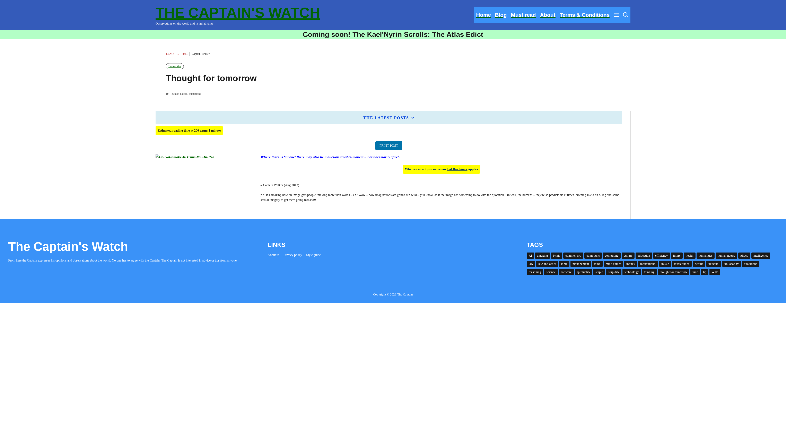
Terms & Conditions (585, 15)
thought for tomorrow (673, 272)
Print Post (388, 145)
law (531, 263)
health (689, 255)
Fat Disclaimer (457, 169)
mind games (613, 263)
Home (483, 15)
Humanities (174, 66)
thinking (649, 272)
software (566, 272)
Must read (523, 15)
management (581, 263)
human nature (179, 93)
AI (530, 255)
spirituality (583, 272)
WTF (714, 272)
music (665, 263)
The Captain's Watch (238, 13)
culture (628, 255)
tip (704, 272)
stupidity (613, 272)
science (551, 272)
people (699, 263)
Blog (501, 15)
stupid (599, 272)
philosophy (731, 263)
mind (597, 263)
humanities (706, 255)
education (644, 255)
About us (273, 255)
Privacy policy (292, 255)
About (548, 15)
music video (682, 263)
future (677, 255)
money (630, 263)
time (695, 272)
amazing (542, 255)
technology (632, 272)
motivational (648, 263)
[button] (625, 15)
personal (713, 263)
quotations (195, 93)
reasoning (535, 272)
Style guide (313, 255)
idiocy (744, 255)
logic (564, 263)
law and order (547, 263)
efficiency (661, 255)
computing (612, 255)
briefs (556, 255)
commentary (573, 255)
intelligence (760, 255)
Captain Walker (201, 53)
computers (593, 255)
